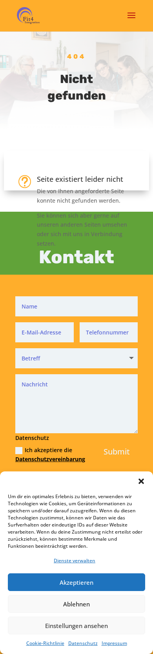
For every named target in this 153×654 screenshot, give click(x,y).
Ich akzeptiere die (44, 454)
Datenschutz (83, 643)
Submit (117, 451)
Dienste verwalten (74, 560)
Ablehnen (76, 604)
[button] (141, 481)
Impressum (114, 643)
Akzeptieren (76, 582)
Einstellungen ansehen (76, 626)
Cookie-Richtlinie (45, 643)
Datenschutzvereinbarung (50, 459)
